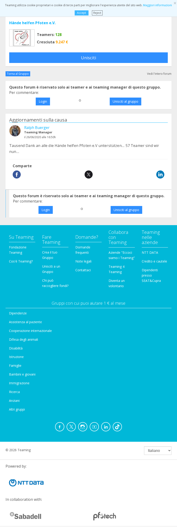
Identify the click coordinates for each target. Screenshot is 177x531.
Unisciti (88, 57)
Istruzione (16, 357)
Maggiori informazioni (157, 5)
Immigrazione (19, 383)
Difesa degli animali (23, 339)
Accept (81, 13)
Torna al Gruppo (18, 74)
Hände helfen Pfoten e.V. (32, 22)
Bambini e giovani (22, 374)
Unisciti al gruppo (125, 101)
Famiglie (15, 365)
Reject (97, 13)
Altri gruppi (17, 409)
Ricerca (14, 392)
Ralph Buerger (37, 127)
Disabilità (16, 348)
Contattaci (83, 270)
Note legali (83, 261)
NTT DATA (150, 252)
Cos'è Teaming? (21, 261)
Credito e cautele (154, 261)
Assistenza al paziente (25, 322)
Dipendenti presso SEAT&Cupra (151, 275)
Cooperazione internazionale (30, 330)
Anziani (14, 400)
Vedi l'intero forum (159, 74)
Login (43, 101)
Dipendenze (18, 313)
